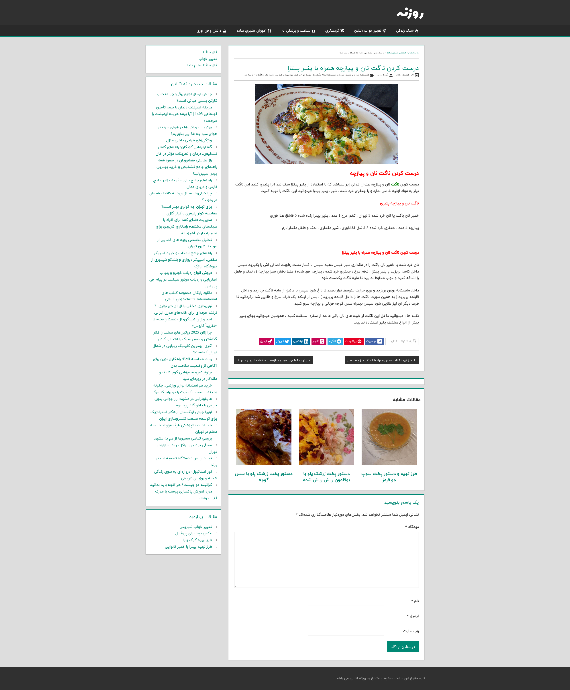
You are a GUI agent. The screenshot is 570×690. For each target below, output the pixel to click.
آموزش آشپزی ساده (251, 30)
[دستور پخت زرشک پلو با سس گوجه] (263, 463)
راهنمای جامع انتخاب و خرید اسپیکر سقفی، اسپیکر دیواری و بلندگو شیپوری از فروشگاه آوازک (184, 259)
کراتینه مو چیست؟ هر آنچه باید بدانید (181, 485)
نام (415, 601)
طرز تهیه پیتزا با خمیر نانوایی (188, 547)
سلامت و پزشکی (298, 30)
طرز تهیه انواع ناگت (305, 75)
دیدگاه (412, 527)
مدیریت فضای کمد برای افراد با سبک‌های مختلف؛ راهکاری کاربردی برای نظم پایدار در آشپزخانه (186, 226)
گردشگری (332, 30)
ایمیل (413, 616)
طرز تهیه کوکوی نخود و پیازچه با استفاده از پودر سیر (276, 361)
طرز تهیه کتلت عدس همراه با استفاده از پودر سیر (379, 361)
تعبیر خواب (208, 59)
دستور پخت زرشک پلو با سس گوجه (264, 477)
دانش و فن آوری (209, 30)
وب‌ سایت (411, 631)
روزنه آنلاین (413, 53)
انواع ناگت (321, 75)
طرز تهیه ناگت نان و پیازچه (279, 75)
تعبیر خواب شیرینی (196, 527)
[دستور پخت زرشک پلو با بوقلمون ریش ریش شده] (326, 463)
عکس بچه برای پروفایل (193, 533)
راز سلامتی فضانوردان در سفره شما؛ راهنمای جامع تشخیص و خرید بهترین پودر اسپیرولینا (187, 167)
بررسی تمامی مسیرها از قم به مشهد (183, 438)
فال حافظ (210, 52)
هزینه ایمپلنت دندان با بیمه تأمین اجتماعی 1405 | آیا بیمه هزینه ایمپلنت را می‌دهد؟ (184, 114)
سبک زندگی (405, 30)
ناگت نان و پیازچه (253, 75)
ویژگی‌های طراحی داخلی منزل (189, 140)
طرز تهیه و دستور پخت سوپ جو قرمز (389, 477)
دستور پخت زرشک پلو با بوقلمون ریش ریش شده (326, 477)
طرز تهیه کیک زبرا (197, 540)
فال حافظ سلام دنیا (202, 65)
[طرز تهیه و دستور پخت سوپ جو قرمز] (389, 463)
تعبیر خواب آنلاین (367, 30)
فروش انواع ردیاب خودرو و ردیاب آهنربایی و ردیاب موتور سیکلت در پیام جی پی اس (183, 279)
